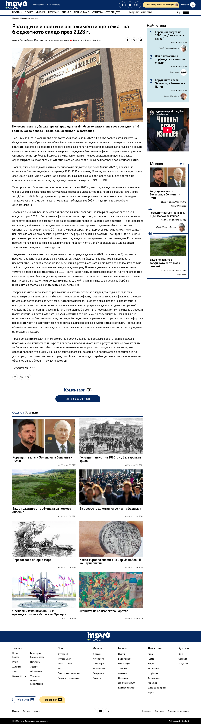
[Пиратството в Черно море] (44, 539)
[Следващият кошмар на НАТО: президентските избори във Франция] (44, 590)
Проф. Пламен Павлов (169, 48)
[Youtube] (130, 5)
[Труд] (98, 636)
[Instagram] (137, 5)
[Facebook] (122, 5)
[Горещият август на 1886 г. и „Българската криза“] (111, 436)
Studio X (185, 721)
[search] (178, 12)
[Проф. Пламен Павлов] (181, 227)
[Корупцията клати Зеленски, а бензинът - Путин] (44, 436)
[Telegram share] (140, 40)
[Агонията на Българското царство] (111, 590)
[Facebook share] (127, 40)
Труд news (174, 72)
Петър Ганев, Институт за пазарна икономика (44, 40)
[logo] (16, 5)
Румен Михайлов (171, 96)
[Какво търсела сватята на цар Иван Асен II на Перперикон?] (111, 539)
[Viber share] (134, 40)
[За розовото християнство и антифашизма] (111, 487)
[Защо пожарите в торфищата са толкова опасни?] (44, 487)
